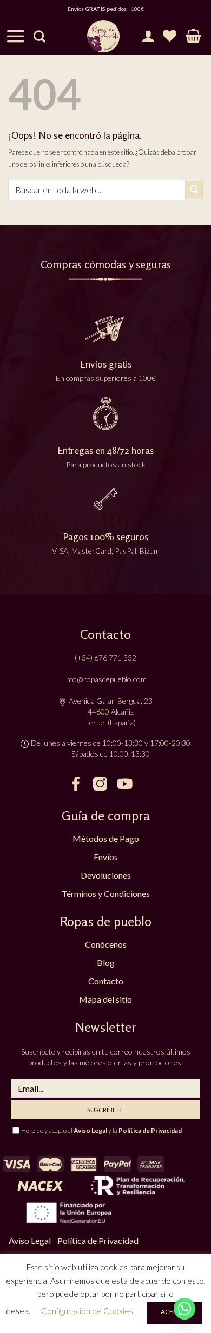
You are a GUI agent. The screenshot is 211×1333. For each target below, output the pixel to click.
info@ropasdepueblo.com (105, 679)
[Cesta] (193, 36)
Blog (106, 962)
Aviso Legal (90, 1130)
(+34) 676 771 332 (105, 657)
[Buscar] (39, 36)
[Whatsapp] (184, 1309)
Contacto (105, 981)
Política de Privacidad (150, 1130)
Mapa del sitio (105, 999)
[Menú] (15, 36)
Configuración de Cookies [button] (87, 1311)
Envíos (106, 857)
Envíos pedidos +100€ (106, 8)
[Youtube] (124, 784)
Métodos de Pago (105, 838)
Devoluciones (106, 875)
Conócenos (106, 944)
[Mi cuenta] (148, 36)
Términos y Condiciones (106, 893)
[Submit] (194, 189)
